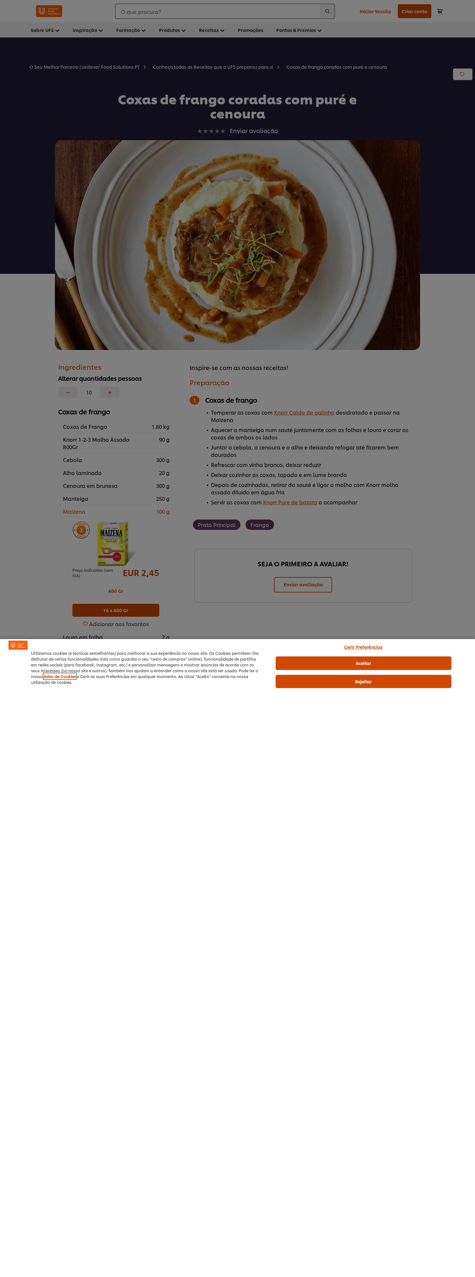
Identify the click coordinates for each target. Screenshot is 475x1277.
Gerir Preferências (363, 647)
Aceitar (363, 663)
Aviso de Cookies (60, 676)
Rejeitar (363, 681)
